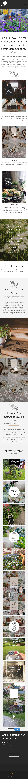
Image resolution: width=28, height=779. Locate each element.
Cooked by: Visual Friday (14, 776)
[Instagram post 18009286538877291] (14, 559)
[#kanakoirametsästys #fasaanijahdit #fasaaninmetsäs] (14, 671)
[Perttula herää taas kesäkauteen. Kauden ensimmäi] (14, 716)
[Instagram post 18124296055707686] (14, 492)
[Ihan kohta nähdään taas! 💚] (14, 537)
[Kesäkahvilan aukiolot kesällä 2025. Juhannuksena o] (14, 694)
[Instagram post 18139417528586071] (14, 469)
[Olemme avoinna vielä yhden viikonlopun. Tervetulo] (14, 582)
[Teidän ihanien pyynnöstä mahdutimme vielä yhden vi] (14, 604)
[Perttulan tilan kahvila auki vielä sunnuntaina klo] (14, 649)
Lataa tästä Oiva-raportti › (14, 774)
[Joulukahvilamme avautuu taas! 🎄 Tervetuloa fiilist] (14, 626)
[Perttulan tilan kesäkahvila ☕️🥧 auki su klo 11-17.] (14, 514)
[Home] (4, 7)
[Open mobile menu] (25, 4)
